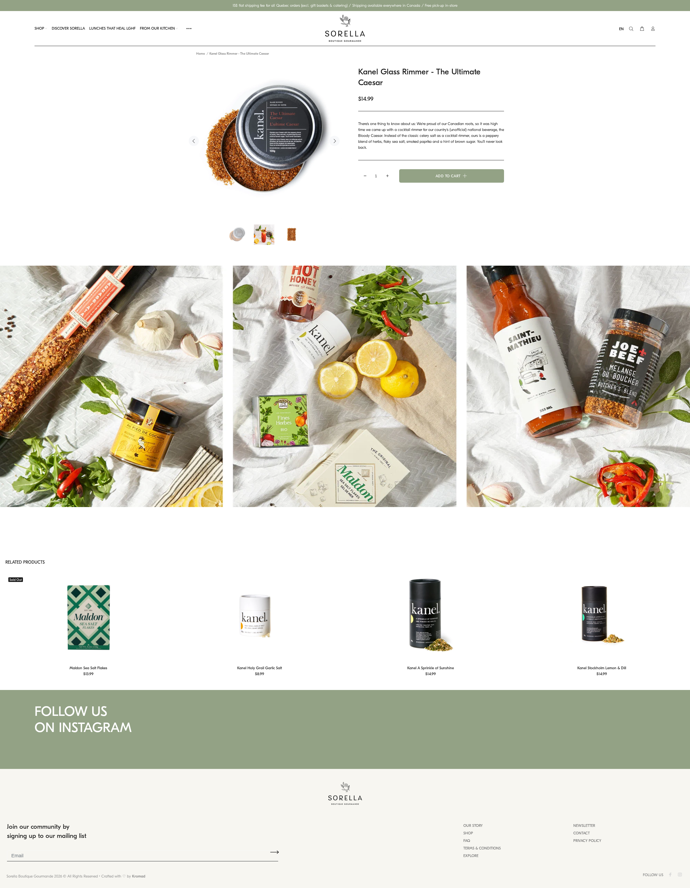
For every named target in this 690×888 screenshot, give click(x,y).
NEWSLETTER (584, 825)
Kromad (138, 876)
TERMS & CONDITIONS (482, 848)
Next (334, 141)
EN (621, 29)
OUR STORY (473, 825)
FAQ (466, 840)
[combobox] (622, 29)
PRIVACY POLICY (587, 840)
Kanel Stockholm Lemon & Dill (601, 668)
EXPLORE (470, 856)
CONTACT (581, 833)
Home (200, 54)
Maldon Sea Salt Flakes (88, 668)
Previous (194, 141)
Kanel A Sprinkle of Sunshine (430, 668)
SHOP (468, 833)
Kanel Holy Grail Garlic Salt (259, 668)
